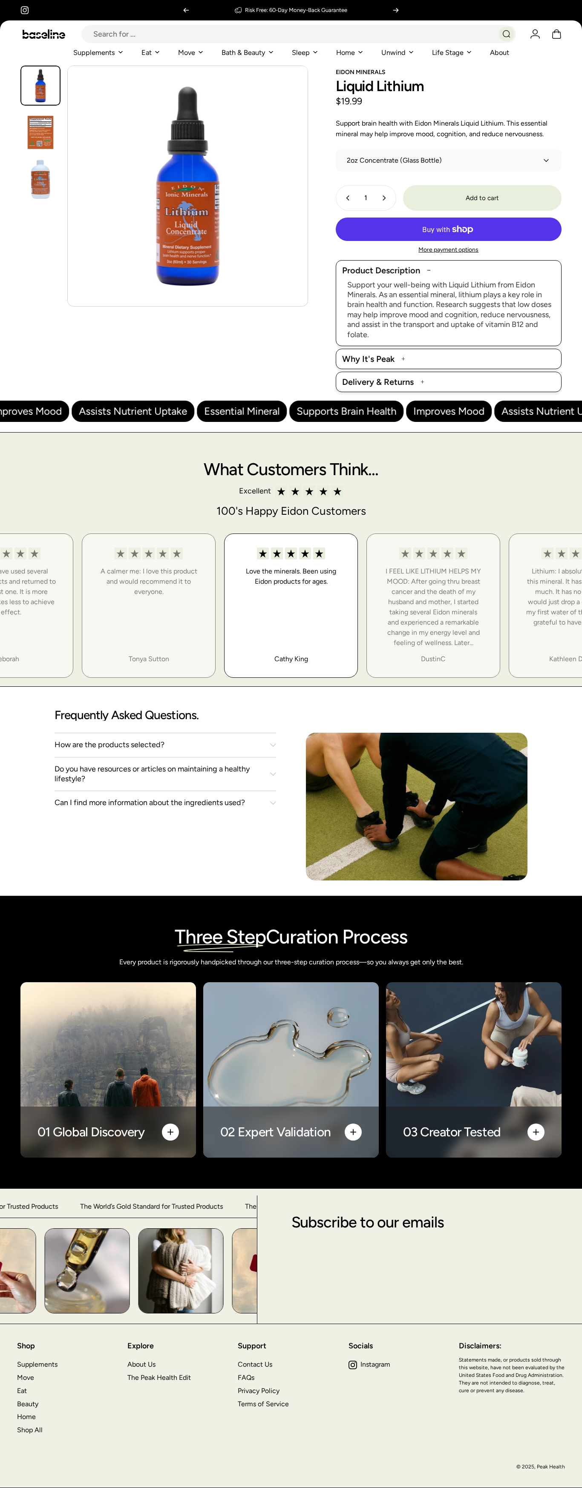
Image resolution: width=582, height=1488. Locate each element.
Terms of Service (263, 1404)
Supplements (37, 1364)
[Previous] (186, 10)
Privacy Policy (258, 1391)
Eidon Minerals (361, 72)
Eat (22, 1391)
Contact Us (255, 1364)
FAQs (246, 1377)
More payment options (448, 249)
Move (25, 1377)
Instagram (375, 1364)
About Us (141, 1364)
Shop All (30, 1430)
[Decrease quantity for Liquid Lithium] (346, 198)
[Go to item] (40, 86)
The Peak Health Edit (159, 1377)
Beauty (27, 1404)
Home (26, 1417)
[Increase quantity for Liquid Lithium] (386, 198)
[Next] (395, 10)
